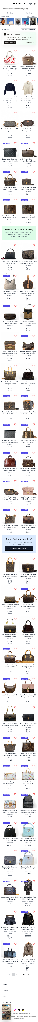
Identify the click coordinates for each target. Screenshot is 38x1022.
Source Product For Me (19, 548)
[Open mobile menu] (4, 4)
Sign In (30, 4)
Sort (30, 13)
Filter (11, 13)
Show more (29, 42)
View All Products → (32, 16)
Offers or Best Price (29, 29)
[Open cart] (35, 4)
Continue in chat (9, 42)
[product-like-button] (15, 50)
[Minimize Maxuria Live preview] (9, 1006)
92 (24, 974)
